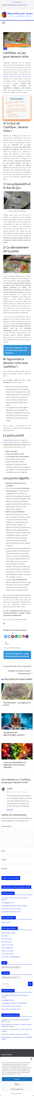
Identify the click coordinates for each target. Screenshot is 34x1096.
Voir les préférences (17, 1089)
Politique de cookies (16, 1093)
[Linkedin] (16, 635)
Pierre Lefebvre (6, 1024)
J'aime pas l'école (6, 942)
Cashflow (16, 619)
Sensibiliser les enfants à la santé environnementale (19, 672)
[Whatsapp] (19, 635)
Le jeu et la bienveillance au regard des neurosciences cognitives (14, 764)
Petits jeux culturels (7, 951)
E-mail (4, 860)
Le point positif (12, 114)
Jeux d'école (5, 936)
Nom (3, 851)
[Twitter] (9, 635)
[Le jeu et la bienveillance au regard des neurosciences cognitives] (17, 744)
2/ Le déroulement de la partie (17, 109)
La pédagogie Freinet (7, 903)
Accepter (17, 1079)
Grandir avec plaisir (7, 945)
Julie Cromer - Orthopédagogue (10, 957)
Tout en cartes (5, 922)
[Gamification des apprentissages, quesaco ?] (17, 715)
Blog (5, 48)
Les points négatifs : (14, 116)
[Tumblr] (26, 635)
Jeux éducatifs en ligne (8, 933)
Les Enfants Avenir (7, 939)
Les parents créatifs (7, 954)
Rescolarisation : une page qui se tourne (17, 703)
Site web (4, 869)
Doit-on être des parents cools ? (11, 912)
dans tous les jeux (13, 440)
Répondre (10, 810)
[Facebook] (5, 635)
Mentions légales (6, 1054)
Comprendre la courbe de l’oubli (11, 909)
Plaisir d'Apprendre (7, 948)
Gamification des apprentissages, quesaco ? (14, 733)
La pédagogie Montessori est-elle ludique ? (14, 906)
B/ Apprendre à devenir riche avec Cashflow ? (16, 111)
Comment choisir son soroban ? (18, 1034)
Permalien (25, 792)
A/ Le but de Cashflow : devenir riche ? (15, 102)
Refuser (17, 1084)
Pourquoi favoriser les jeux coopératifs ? (17, 666)
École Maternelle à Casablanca (10, 1037)
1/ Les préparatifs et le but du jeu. (17, 106)
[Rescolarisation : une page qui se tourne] (17, 685)
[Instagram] (23, 635)
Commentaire (6, 826)
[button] (31, 1059)
